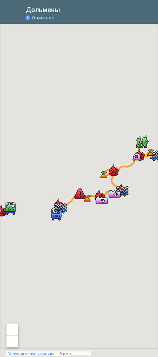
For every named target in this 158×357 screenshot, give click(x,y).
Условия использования (31, 354)
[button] (142, 141)
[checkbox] (66, 9)
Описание (43, 18)
